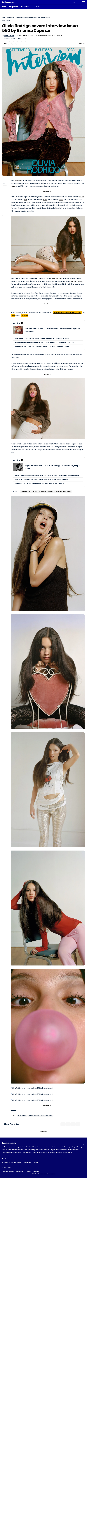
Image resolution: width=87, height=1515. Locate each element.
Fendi (45, 199)
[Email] (17, 43)
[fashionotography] (8, 2)
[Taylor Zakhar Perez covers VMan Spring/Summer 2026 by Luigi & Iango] (18, 467)
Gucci (61, 199)
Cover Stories (6, 21)
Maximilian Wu (9, 36)
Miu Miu (81, 197)
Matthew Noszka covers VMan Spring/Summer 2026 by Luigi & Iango (42, 338)
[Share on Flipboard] (13, 43)
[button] (70, 2)
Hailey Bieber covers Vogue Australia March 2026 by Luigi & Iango (41, 483)
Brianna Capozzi (34, 1115)
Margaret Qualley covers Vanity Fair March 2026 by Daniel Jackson (41, 479)
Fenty (25, 199)
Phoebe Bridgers (77, 281)
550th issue (18, 180)
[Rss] (83, 1144)
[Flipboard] (79, 1144)
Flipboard (25, 315)
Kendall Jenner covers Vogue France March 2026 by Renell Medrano (42, 346)
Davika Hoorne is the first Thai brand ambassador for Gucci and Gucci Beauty (45, 491)
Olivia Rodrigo (10, 17)
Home (3, 17)
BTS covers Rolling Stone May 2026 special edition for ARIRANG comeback (44, 342)
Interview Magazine (46, 1115)
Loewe (13, 186)
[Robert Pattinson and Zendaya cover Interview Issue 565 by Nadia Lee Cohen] (18, 330)
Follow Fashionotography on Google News (67, 313)
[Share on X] (10, 43)
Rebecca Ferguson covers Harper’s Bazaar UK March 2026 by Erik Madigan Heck (47, 475)
